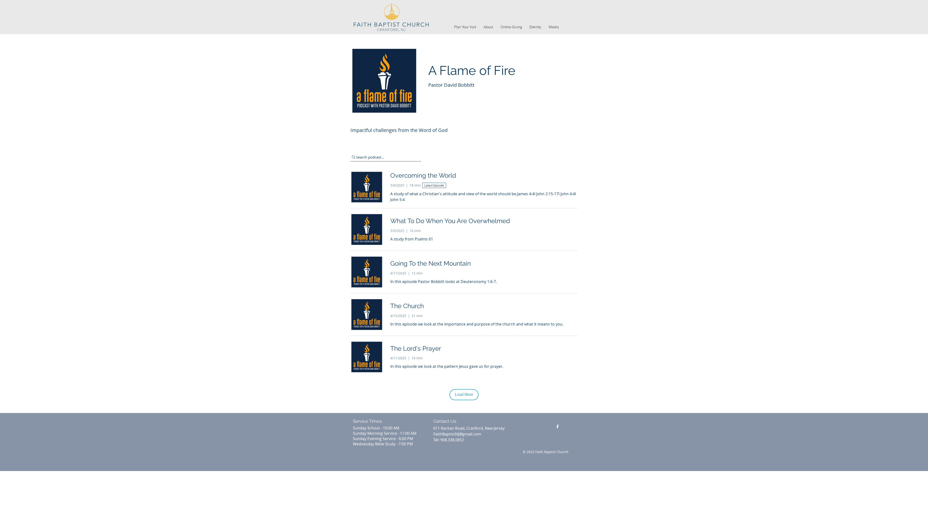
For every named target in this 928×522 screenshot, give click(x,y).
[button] (488, 27)
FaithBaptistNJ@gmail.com (457, 434)
